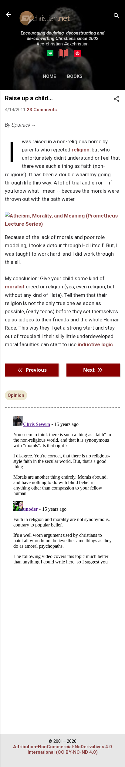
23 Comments (42, 109)
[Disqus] (62, 489)
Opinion (16, 395)
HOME (49, 76)
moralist (15, 287)
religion (81, 150)
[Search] (116, 16)
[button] (116, 99)
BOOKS (75, 76)
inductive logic (95, 344)
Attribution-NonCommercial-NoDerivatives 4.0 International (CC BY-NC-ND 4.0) (62, 749)
